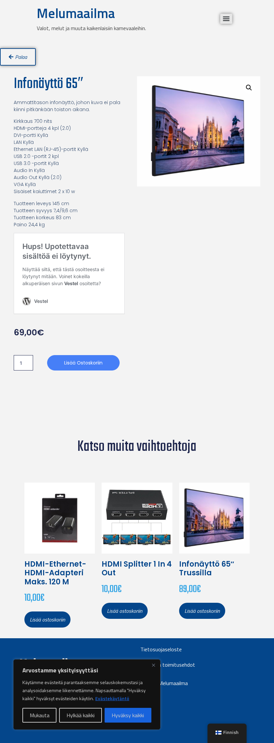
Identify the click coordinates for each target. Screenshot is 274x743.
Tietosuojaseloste (161, 649)
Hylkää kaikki (80, 715)
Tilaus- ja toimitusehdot (167, 665)
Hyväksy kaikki (128, 715)
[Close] (153, 665)
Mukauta (39, 715)
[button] (249, 88)
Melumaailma (76, 13)
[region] (86, 694)
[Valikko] (226, 19)
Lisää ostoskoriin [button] (47, 619)
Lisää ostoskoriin (83, 362)
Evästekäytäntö (112, 698)
